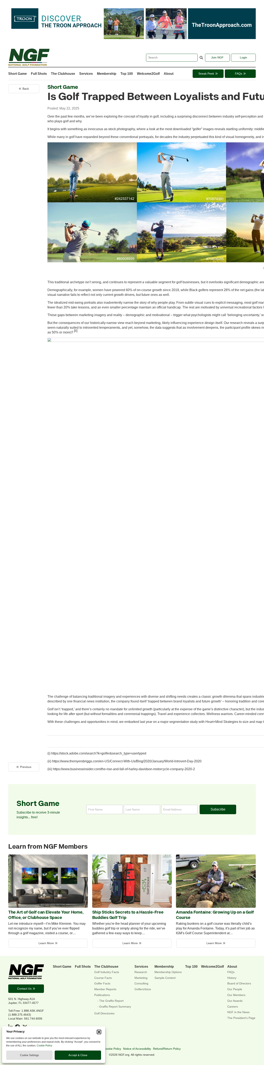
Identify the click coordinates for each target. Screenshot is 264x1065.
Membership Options (168, 972)
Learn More (46, 943)
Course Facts (103, 977)
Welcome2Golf (148, 73)
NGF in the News (238, 1012)
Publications (102, 995)
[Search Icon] (201, 57)
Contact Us (24, 988)
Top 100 (126, 73)
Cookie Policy (44, 1045)
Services (86, 73)
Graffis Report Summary (115, 1006)
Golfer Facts (102, 983)
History (231, 977)
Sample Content (165, 977)
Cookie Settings (29, 1055)
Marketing (140, 977)
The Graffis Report (111, 1000)
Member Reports (105, 989)
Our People (234, 989)
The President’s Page (241, 1018)
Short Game (17, 73)
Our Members (236, 995)
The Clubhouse (63, 73)
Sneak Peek (206, 73)
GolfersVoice (142, 989)
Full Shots (39, 73)
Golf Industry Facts (106, 972)
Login (243, 57)
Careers (232, 1006)
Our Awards (235, 1000)
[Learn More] (48, 906)
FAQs (238, 73)
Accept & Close (77, 1055)
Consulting (141, 983)
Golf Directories (104, 1013)
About (168, 73)
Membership (106, 73)
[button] (99, 1032)
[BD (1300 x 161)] (132, 38)
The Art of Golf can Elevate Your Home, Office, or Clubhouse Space (45, 915)
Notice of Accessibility (137, 1048)
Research (140, 972)
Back (25, 88)
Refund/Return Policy (167, 1048)
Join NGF (217, 57)
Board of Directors (239, 983)
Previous (25, 767)
